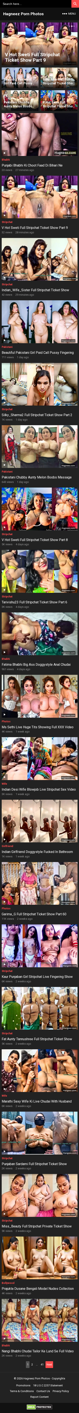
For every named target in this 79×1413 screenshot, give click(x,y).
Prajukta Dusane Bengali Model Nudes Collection (38, 1289)
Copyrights (58, 1378)
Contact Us (43, 1391)
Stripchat (7, 222)
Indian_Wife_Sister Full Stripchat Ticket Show (35, 290)
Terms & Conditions (22, 1391)
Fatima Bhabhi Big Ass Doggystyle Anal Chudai (36, 665)
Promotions (23, 1385)
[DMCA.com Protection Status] (39, 1408)
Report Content (39, 1396)
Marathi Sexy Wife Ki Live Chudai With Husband (37, 1101)
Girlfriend (7, 846)
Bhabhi (6, 159)
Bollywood (8, 1283)
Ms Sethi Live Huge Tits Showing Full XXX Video (38, 727)
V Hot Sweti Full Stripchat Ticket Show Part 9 (35, 228)
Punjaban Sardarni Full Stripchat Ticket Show (34, 1164)
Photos (6, 721)
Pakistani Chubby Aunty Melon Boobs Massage (37, 477)
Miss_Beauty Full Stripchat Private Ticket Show (37, 1226)
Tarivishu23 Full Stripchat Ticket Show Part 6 (34, 602)
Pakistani (7, 347)
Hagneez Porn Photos (23, 13)
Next (49, 1364)
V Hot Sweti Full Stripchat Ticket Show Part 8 (35, 540)
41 (42, 1364)
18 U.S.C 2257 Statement (48, 1385)
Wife (4, 783)
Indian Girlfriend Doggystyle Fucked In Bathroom (37, 852)
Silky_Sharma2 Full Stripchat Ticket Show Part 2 (37, 415)
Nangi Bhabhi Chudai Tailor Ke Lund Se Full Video (38, 1351)
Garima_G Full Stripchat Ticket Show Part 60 (34, 914)
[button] (69, 26)
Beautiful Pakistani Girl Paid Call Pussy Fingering (38, 353)
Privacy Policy (61, 1391)
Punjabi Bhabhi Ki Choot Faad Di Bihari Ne (32, 165)
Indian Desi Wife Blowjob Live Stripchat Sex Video (39, 789)
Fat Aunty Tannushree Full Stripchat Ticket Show (37, 1039)
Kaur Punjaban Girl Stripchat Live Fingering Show (37, 977)
